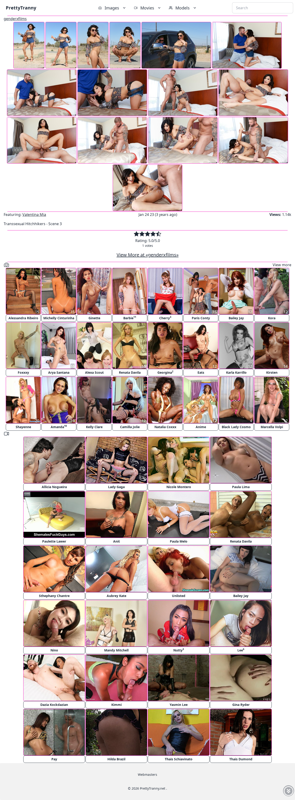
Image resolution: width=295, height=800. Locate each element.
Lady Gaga (116, 487)
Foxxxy (23, 372)
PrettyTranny (21, 8)
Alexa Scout (94, 372)
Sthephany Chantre (54, 596)
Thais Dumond (240, 759)
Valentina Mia (34, 214)
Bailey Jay (236, 318)
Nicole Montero (178, 487)
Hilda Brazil (116, 759)
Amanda (59, 426)
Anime (201, 427)
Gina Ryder (241, 704)
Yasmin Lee (179, 704)
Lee (240, 650)
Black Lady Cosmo (236, 427)
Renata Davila (130, 372)
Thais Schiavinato (178, 759)
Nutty (178, 650)
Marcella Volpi (272, 427)
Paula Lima (241, 487)
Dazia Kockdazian (54, 704)
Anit (116, 541)
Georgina (165, 372)
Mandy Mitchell (116, 650)
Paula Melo (178, 541)
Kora (271, 318)
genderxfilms (15, 18)
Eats (201, 372)
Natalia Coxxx (165, 427)
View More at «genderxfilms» (148, 255)
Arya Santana (58, 372)
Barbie (129, 317)
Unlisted (178, 596)
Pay (54, 759)
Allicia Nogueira (54, 487)
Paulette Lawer (54, 541)
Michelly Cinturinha (58, 318)
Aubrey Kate (116, 596)
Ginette (94, 318)
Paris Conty (201, 318)
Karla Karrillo (236, 372)
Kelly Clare (94, 427)
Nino (54, 650)
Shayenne (23, 427)
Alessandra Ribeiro (23, 318)
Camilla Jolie (130, 427)
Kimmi (116, 704)
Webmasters (147, 774)
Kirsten (271, 372)
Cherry (165, 317)
